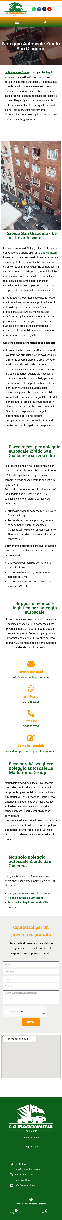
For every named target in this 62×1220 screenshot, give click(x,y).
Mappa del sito (31, 1146)
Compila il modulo (31, 746)
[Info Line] (31, 713)
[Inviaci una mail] (31, 664)
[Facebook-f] (39, 9)
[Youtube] (49, 9)
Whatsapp (31, 696)
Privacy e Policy (31, 1136)
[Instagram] (44, 9)
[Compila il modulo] (31, 737)
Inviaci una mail (31, 672)
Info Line (31, 721)
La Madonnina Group (17, 72)
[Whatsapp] (34, 9)
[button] (17, 22)
